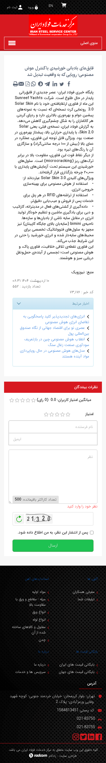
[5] (68, 414)
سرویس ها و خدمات (30, 672)
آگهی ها (93, 578)
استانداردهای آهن (37, 578)
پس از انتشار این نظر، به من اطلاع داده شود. (53, 532)
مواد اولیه (39, 592)
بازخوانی (19, 517)
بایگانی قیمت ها (87, 651)
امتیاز (89, 414)
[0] (11, 400)
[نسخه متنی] (15, 84)
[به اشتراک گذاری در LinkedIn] (54, 84)
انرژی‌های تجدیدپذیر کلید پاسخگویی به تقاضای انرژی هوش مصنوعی (56, 319)
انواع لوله (39, 620)
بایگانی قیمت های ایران (77, 664)
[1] (46, 414)
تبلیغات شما (86, 599)
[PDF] (27, 84)
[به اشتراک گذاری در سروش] (40, 84)
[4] (62, 414)
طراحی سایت (68, 755)
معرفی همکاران (84, 592)
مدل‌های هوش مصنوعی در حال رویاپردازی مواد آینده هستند (54, 353)
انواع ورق (39, 612)
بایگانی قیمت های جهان (77, 672)
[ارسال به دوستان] (21, 84)
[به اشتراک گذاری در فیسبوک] (68, 84)
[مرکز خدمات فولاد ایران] (53, 25)
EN (51, 6)
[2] (51, 414)
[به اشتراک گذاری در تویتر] (61, 84)
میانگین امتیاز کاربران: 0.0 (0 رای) (64, 400)
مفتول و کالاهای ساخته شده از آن (29, 629)
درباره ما (43, 651)
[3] (57, 414)
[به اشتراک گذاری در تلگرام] (47, 84)
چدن (42, 640)
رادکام (52, 755)
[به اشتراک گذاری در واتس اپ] (33, 84)
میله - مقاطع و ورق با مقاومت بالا (30, 602)
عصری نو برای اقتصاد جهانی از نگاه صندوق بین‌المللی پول (54, 330)
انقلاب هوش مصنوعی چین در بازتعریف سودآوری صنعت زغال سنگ (56, 342)
